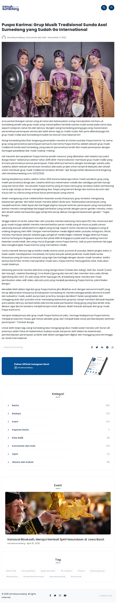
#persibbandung (57, 576)
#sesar (81, 571)
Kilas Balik (17, 437)
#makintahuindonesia (33, 576)
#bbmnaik (11, 571)
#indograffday (28, 571)
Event (15, 421)
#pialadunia (12, 576)
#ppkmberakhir (48, 571)
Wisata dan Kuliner (23, 462)
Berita (15, 405)
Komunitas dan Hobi (36, 37)
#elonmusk (76, 576)
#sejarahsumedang (13, 347)
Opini (15, 454)
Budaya (16, 413)
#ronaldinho (67, 571)
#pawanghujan (97, 571)
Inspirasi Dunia (20, 429)
